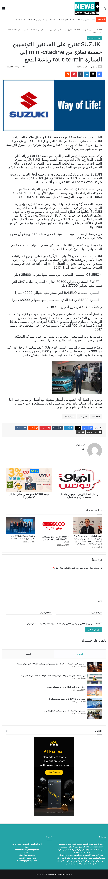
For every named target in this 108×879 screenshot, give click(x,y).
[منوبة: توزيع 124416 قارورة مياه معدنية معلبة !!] (94, 703)
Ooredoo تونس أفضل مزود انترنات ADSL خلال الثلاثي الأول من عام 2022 (54, 539)
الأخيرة (80, 654)
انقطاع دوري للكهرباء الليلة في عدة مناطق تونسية (66, 687)
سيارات (82, 416)
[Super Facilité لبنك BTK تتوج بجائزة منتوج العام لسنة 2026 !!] (20, 525)
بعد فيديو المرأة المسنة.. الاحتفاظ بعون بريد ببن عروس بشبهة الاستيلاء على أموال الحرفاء (51, 664)
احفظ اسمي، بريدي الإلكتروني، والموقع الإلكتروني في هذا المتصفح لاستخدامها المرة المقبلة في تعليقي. (63, 624)
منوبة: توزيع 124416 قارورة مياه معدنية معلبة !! (67, 699)
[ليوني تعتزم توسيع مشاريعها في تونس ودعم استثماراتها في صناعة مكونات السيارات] (94, 679)
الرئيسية (97, 30)
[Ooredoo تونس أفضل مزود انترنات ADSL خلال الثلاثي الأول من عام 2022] (54, 525)
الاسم (99, 601)
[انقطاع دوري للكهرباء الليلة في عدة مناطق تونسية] (94, 691)
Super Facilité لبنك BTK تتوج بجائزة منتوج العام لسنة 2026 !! (23, 537)
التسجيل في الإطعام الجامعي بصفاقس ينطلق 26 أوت (64, 711)
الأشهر (28, 654)
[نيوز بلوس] (86, 8)
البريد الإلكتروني (95, 612)
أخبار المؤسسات (86, 30)
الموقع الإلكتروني (46, 612)
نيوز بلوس (94, 67)
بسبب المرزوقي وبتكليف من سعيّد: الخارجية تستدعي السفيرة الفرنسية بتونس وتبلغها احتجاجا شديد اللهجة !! (55, 19)
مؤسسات (68, 416)
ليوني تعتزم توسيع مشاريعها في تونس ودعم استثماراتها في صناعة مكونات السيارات (53, 675)
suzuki (95, 416)
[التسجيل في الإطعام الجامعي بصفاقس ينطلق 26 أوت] (94, 714)
